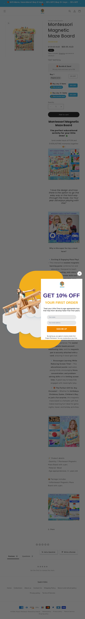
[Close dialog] (79, 274)
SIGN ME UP (61, 329)
